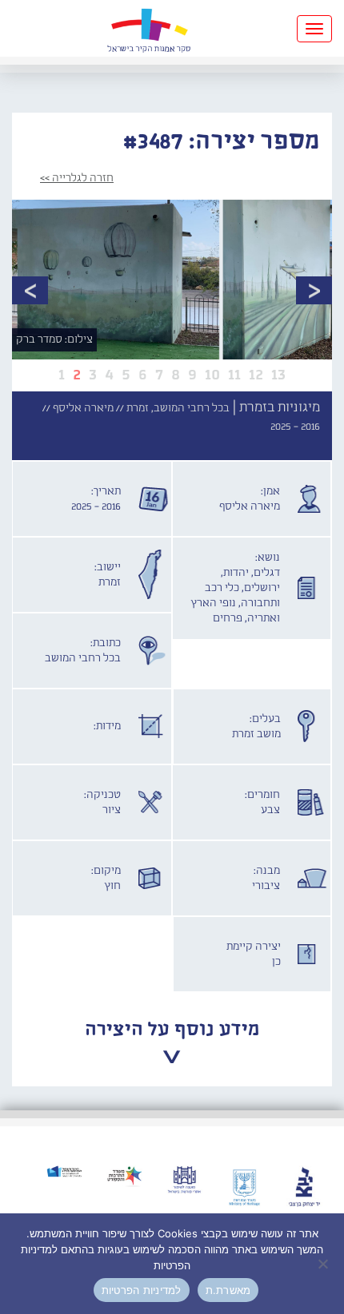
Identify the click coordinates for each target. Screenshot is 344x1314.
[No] (324, 1264)
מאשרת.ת (228, 1290)
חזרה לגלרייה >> (77, 178)
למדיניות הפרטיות (142, 1290)
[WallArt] (149, 28)
